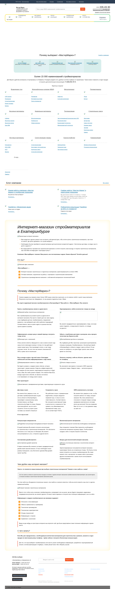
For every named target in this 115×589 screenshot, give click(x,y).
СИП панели (8, 96)
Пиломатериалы (95, 89)
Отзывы (52, 1)
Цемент (86, 132)
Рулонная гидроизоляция (90, 147)
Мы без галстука (69, 581)
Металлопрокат (69, 89)
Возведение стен (16, 89)
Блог (39, 572)
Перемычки (8, 99)
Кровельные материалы (43, 111)
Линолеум (7, 172)
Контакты (40, 574)
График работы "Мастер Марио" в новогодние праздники (73, 191)
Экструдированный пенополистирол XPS (68, 118)
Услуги (66, 572)
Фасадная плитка (9, 123)
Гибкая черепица (35, 123)
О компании (41, 568)
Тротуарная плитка (62, 149)
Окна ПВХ (7, 125)
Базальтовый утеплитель (64, 123)
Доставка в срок (39, 63)
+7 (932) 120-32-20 (24, 564)
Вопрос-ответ (41, 570)
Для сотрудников (17, 579)
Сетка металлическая (63, 99)
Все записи (106, 183)
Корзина (102, 17)
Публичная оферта (69, 576)
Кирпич (7, 106)
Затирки (86, 127)
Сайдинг (7, 118)
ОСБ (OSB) (8, 147)
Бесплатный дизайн (69, 574)
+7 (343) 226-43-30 (25, 562)
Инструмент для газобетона (38, 147)
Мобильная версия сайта (19, 575)
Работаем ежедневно (92, 63)
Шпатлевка (87, 118)
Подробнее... (11, 197)
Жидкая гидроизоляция (90, 145)
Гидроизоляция (95, 138)
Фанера (7, 152)
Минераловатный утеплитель (65, 125)
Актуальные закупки (95, 568)
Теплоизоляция (69, 111)
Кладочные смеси (88, 130)
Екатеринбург (25, 1)
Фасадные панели (9, 120)
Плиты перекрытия (36, 101)
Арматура (60, 96)
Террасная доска (62, 147)
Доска (85, 96)
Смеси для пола (88, 123)
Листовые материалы (16, 138)
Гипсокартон (8, 145)
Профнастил (34, 120)
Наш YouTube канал (41, 1)
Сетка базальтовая (10, 101)
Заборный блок (61, 145)
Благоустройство (69, 138)
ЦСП (6, 149)
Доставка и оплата (69, 568)
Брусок (85, 99)
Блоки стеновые (9, 103)
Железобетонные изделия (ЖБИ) (43, 89)
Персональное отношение (75, 63)
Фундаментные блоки (36, 99)
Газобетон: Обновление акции (19, 207)
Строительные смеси (96, 111)
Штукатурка (87, 120)
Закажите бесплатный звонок (102, 12)
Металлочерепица (36, 118)
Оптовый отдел (68, 570)
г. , (21, 560)
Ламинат (7, 174)
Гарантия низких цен (57, 63)
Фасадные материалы (16, 111)
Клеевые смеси (88, 125)
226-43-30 (103, 7)
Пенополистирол (62, 120)
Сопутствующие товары (43, 138)
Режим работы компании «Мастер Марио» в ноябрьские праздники (21, 191)
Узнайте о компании (103, 55)
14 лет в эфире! (22, 63)
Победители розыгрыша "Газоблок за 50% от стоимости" (74, 208)
